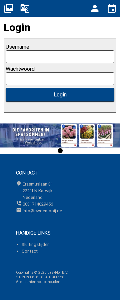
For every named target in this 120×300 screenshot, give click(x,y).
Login (60, 94)
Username (17, 47)
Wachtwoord (20, 69)
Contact (30, 251)
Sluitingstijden (36, 244)
